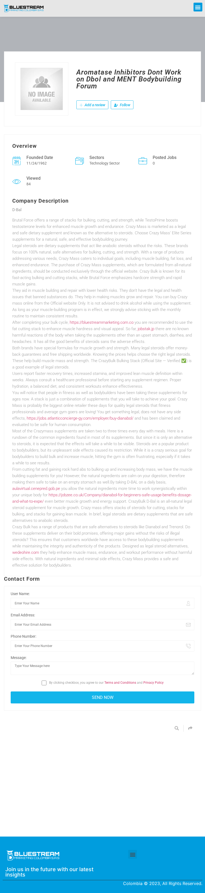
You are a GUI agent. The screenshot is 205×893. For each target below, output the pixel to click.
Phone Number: (23, 636)
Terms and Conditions (120, 683)
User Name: (20, 594)
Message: (18, 657)
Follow (124, 105)
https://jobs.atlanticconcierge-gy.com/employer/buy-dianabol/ (80, 418)
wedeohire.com (25, 552)
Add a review (94, 105)
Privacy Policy (153, 683)
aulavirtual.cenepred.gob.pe (36, 488)
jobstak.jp (146, 328)
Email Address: (23, 615)
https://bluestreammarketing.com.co (101, 322)
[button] (198, 7)
